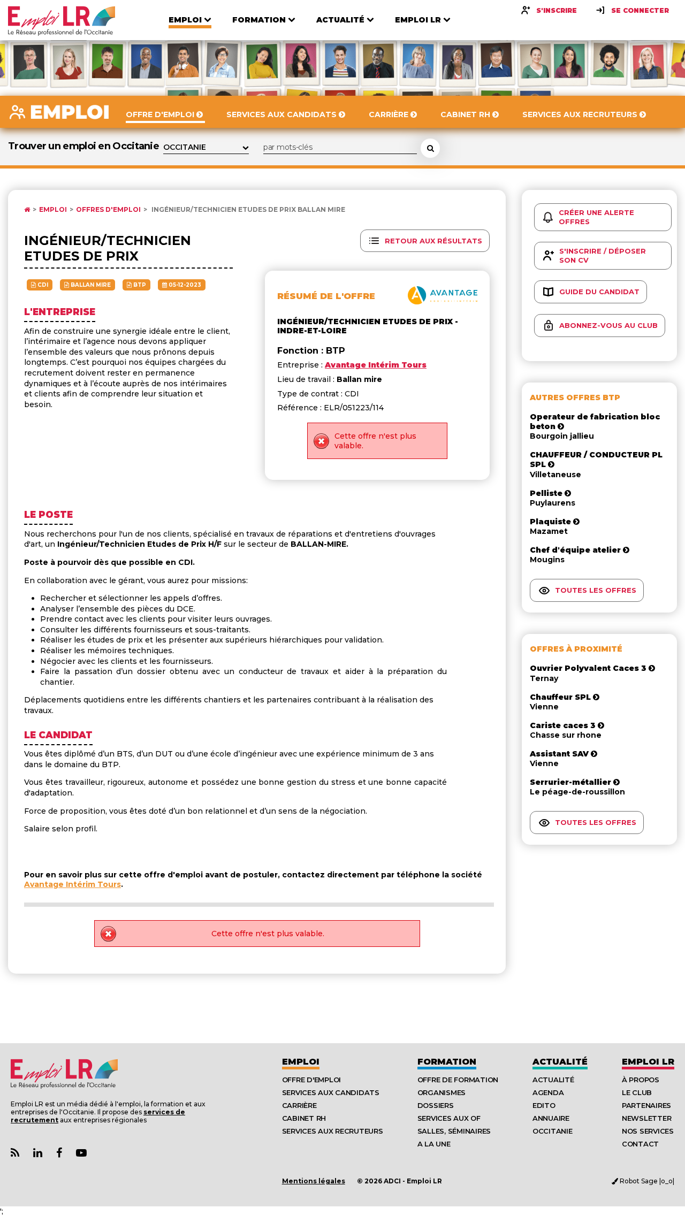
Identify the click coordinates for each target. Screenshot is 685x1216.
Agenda (548, 1092)
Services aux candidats (330, 1092)
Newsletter (646, 1118)
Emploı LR (648, 1062)
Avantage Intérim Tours (72, 884)
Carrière (299, 1105)
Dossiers (435, 1105)
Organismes (441, 1092)
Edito (543, 1105)
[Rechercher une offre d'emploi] (430, 148)
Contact (640, 1143)
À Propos (640, 1079)
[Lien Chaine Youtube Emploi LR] (81, 1153)
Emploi (53, 209)
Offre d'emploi (311, 1079)
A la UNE (434, 1143)
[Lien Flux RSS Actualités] (15, 1153)
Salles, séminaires (454, 1131)
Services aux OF (449, 1118)
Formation (446, 1062)
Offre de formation (457, 1079)
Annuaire (550, 1118)
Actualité (560, 1062)
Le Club (637, 1092)
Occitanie (552, 1131)
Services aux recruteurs (332, 1131)
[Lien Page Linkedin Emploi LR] (37, 1153)
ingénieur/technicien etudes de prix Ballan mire (247, 209)
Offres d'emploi (108, 209)
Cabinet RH (304, 1118)
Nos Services (648, 1131)
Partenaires (646, 1105)
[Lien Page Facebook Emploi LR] (59, 1153)
